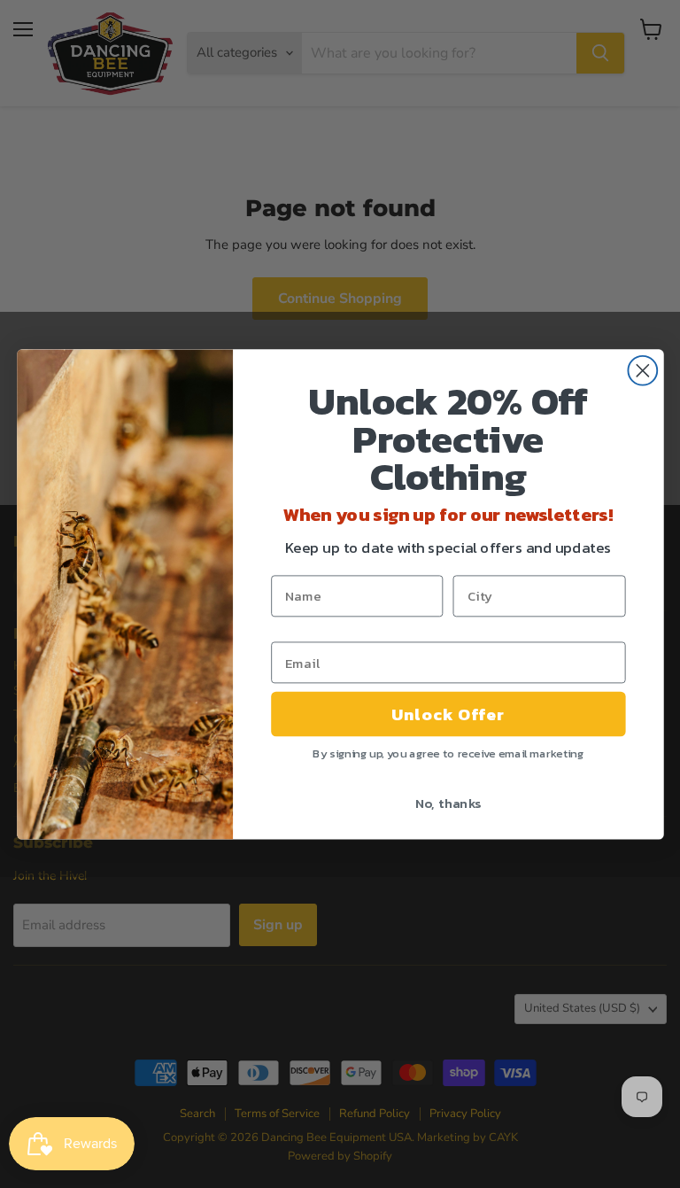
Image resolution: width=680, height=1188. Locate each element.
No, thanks (447, 803)
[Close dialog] (642, 369)
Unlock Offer (448, 713)
